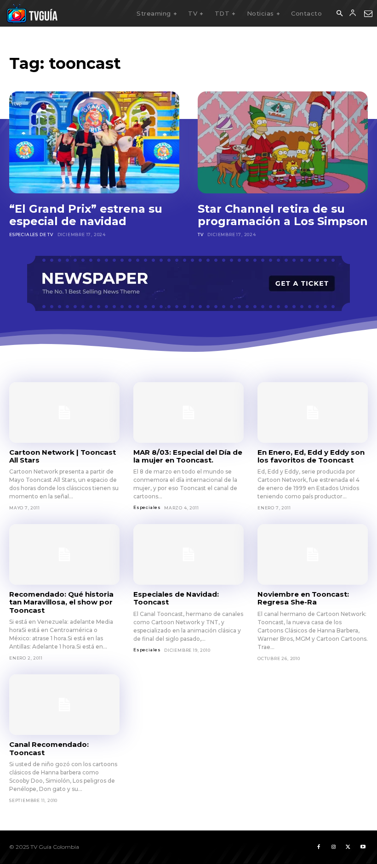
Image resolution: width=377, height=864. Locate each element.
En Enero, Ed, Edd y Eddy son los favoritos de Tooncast (311, 456)
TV (201, 234)
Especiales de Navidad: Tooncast (176, 598)
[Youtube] (363, 847)
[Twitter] (348, 847)
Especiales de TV (31, 234)
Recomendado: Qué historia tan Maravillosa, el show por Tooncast (61, 602)
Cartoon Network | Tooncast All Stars (62, 456)
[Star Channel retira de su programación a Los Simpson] (283, 142)
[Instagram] (333, 847)
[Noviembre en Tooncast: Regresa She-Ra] (312, 554)
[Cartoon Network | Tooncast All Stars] (64, 412)
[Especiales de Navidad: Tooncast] (188, 554)
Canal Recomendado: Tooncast (49, 748)
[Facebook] (319, 847)
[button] (339, 14)
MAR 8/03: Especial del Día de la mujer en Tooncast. (187, 456)
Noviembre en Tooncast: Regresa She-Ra (303, 598)
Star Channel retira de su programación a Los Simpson (283, 215)
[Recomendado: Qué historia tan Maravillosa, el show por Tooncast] (64, 554)
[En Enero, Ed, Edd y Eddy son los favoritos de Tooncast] (312, 412)
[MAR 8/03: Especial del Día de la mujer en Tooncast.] (188, 412)
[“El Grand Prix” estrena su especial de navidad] (94, 142)
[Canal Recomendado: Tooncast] (64, 704)
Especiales (147, 507)
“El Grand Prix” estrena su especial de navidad (85, 215)
